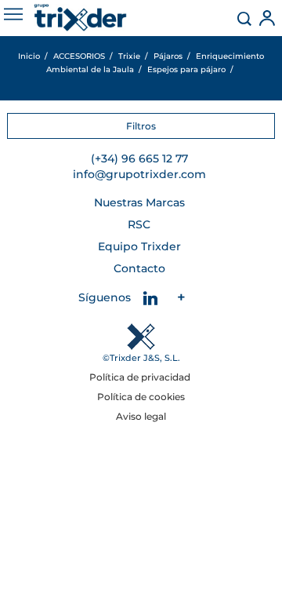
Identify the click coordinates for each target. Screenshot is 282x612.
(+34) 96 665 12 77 (139, 158)
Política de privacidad (141, 377)
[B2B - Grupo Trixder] (80, 17)
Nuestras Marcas (139, 202)
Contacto (139, 268)
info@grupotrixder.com (139, 174)
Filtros (141, 126)
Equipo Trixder (139, 246)
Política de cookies (141, 397)
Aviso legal (141, 416)
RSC (139, 224)
